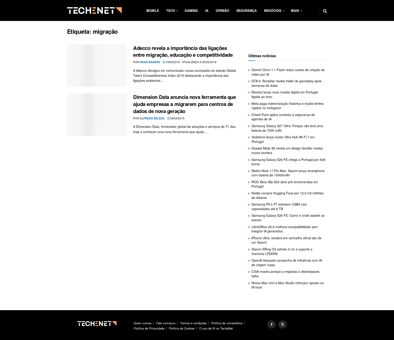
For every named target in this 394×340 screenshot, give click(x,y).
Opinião (222, 10)
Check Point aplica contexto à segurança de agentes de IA (283, 116)
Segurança (246, 10)
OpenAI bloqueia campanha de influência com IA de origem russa (286, 262)
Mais (295, 10)
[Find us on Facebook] (271, 324)
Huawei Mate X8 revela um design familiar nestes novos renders (287, 150)
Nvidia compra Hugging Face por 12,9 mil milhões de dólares (287, 195)
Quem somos (143, 323)
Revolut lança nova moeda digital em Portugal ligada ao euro (284, 94)
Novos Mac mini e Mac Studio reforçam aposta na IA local (287, 285)
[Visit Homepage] (94, 10)
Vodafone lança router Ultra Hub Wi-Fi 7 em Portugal (283, 139)
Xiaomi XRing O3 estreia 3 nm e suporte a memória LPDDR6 (281, 251)
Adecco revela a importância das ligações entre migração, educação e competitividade (183, 51)
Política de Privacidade (149, 328)
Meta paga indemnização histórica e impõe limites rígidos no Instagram (287, 105)
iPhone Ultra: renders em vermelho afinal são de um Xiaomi (286, 240)
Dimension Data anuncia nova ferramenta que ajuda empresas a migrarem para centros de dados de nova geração (184, 104)
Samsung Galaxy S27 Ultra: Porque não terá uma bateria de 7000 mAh (287, 128)
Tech (170, 10)
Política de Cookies (182, 328)
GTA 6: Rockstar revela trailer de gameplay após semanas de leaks (286, 83)
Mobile (152, 10)
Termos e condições (193, 323)
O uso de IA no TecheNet (216, 328)
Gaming (191, 10)
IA (206, 10)
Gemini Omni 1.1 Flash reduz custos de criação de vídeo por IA (288, 72)
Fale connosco (166, 323)
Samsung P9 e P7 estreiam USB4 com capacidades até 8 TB (279, 206)
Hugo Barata (150, 62)
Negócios (272, 10)
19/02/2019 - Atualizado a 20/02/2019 (190, 62)
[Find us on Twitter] (282, 324)
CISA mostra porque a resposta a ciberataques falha (285, 273)
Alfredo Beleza (152, 118)
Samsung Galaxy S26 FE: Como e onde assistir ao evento (288, 217)
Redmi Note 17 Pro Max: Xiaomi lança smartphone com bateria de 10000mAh (288, 173)
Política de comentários (227, 323)
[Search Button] (325, 10)
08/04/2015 (177, 118)
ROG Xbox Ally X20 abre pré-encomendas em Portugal (284, 184)
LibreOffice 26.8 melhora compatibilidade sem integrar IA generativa (284, 229)
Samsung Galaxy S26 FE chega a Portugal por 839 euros (288, 161)
